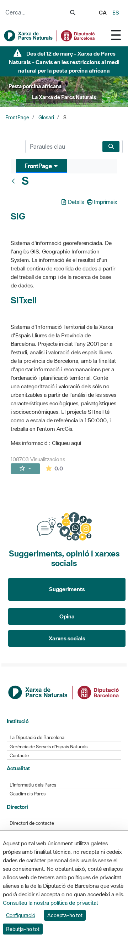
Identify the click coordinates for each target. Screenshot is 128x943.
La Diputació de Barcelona (37, 738)
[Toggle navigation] (116, 35)
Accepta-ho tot (64, 915)
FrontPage (17, 117)
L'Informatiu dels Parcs (33, 785)
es (115, 12)
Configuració (20, 915)
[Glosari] (15, 181)
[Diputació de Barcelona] (64, 691)
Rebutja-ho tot (22, 929)
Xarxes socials (67, 638)
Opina (67, 616)
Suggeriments (67, 589)
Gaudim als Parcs (28, 794)
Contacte (19, 756)
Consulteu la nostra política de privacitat (50, 902)
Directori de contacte (32, 823)
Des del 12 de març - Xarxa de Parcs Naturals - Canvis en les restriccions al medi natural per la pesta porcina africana (64, 62)
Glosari (46, 117)
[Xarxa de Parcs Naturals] (50, 35)
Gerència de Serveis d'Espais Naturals (48, 747)
